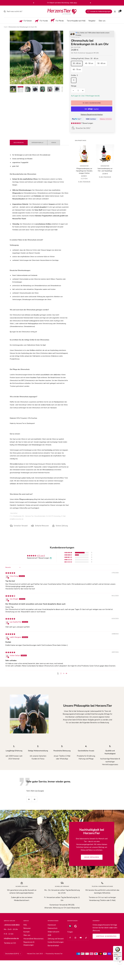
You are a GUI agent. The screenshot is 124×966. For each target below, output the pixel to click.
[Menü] (121, 947)
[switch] (118, 958)
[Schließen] (107, 452)
